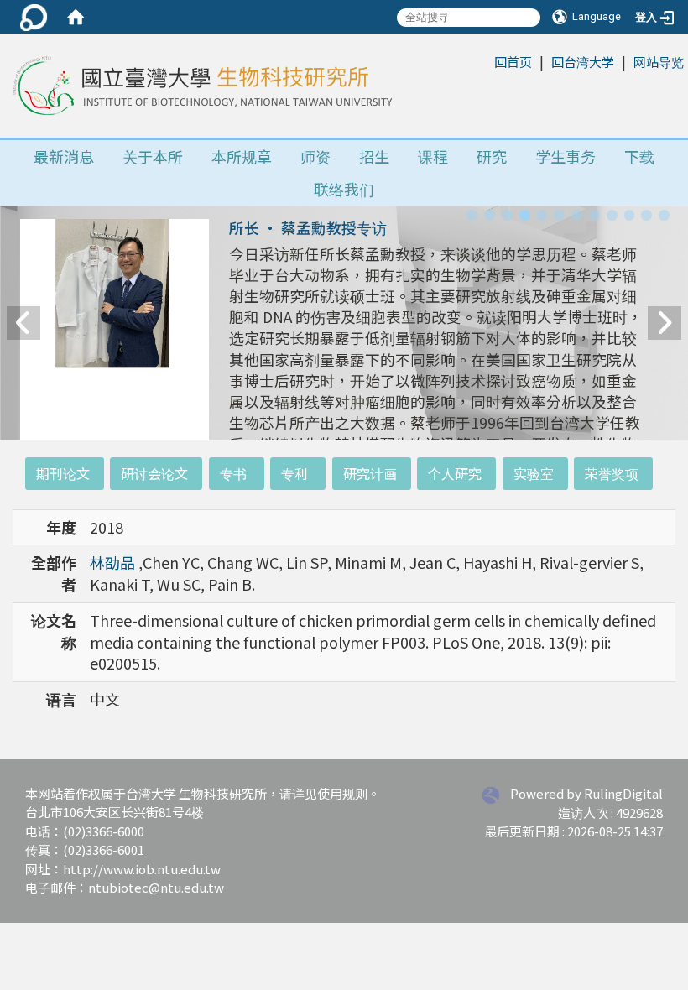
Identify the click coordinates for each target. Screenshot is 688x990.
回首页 (513, 61)
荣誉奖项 (611, 473)
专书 (233, 473)
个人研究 (455, 473)
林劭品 (114, 562)
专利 (294, 473)
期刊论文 (63, 473)
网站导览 (658, 61)
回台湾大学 (582, 61)
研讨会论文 (154, 473)
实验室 (533, 473)
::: (485, 61)
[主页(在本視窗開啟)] (200, 85)
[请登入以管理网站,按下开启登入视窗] (34, 17)
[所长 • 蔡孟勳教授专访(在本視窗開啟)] (114, 343)
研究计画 (370, 473)
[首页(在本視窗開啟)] (75, 17)
